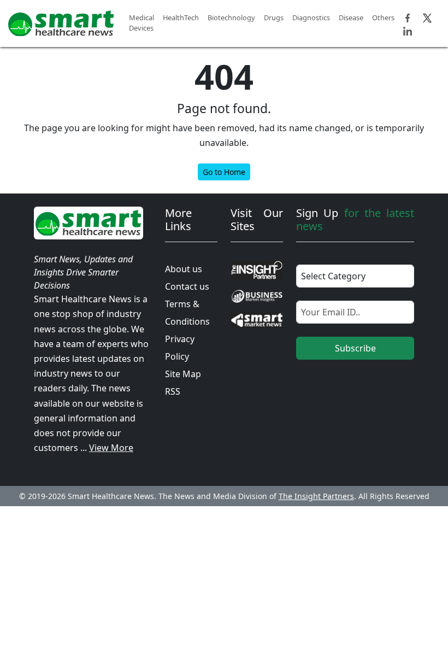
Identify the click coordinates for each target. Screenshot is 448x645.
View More (111, 448)
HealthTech (181, 17)
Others (383, 17)
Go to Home (224, 172)
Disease (351, 17)
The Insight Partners (316, 496)
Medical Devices (141, 23)
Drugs (274, 17)
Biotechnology (231, 17)
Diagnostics (311, 17)
